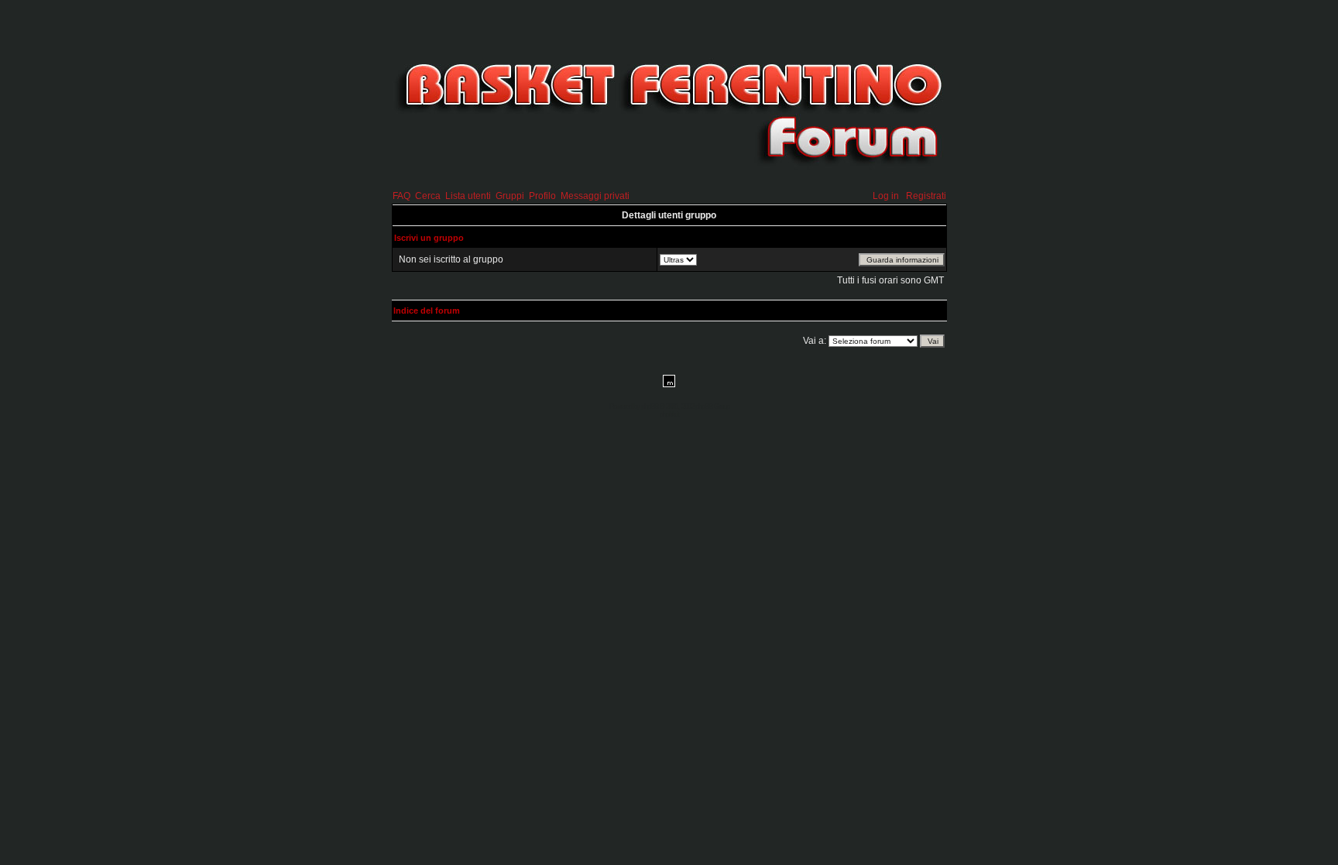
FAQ (401, 196)
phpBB (649, 406)
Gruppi (510, 196)
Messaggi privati (595, 196)
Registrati (926, 196)
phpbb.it (669, 414)
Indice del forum (426, 310)
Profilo (542, 196)
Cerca (428, 196)
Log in (886, 196)
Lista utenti (468, 196)
